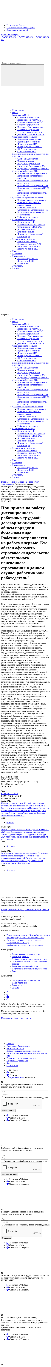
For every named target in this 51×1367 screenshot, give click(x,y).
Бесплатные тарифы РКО (29, 244)
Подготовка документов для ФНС (33, 168)
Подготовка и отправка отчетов (21, 1058)
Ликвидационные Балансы (29, 146)
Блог (14, 971)
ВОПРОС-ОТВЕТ (9, 793)
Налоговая (17, 254)
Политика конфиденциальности (16, 1018)
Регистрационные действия (25, 966)
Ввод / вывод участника (28, 163)
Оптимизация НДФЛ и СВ (29, 227)
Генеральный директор (28, 129)
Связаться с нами (9, 1174)
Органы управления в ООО (30, 122)
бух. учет (11, 846)
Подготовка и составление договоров (29, 969)
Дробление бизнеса (26, 229)
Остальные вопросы (26, 151)
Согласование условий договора (32, 210)
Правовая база (18, 256)
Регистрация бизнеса (16, 25)
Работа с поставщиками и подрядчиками (29, 203)
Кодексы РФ (23, 263)
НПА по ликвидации (27, 149)
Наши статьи (18, 110)
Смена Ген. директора (27, 159)
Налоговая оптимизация (23, 219)
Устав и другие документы (29, 132)
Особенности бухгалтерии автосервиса (19, 853)
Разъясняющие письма (27, 258)
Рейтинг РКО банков (27, 241)
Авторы (15, 268)
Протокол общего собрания (30, 127)
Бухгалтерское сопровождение (21, 27)
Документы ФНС (25, 261)
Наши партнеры (19, 983)
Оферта (15, 987)
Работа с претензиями (27, 217)
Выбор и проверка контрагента (31, 200)
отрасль (10, 822)
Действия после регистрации (30, 134)
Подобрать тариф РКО (27, 249)
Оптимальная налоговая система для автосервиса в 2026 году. (24, 941)
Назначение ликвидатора (29, 139)
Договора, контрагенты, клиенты (27, 198)
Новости (16, 251)
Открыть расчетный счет (23, 239)
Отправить (6, 1238)
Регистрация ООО (20, 115)
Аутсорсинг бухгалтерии (18, 1046)
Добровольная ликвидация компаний (29, 959)
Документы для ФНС (27, 144)
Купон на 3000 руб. (10, 35)
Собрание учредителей (28, 125)
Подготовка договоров (17, 1060)
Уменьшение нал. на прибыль (31, 224)
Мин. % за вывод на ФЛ (28, 246)
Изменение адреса (25, 161)
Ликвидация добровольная (24, 137)
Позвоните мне (8, 1111)
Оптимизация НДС (26, 222)
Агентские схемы (25, 232)
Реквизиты (17, 985)
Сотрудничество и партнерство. (27, 980)
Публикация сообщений (28, 142)
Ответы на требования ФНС (25, 171)
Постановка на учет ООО (29, 120)
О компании (12, 1065)
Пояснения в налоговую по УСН (32, 185)
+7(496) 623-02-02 (9, 37)
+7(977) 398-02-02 (26, 37)
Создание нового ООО (28, 117)
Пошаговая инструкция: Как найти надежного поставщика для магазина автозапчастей (22, 804)
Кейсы (15, 112)
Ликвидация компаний (17, 30)
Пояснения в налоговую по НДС (32, 173)
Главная (10, 1043)
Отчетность (17, 266)
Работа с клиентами (26, 207)
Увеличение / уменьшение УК (31, 166)
